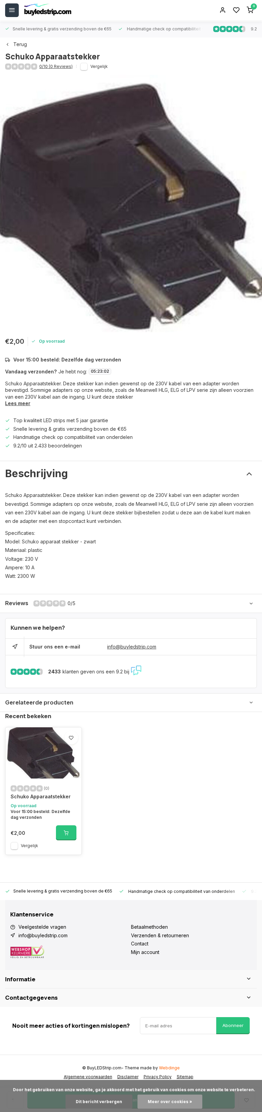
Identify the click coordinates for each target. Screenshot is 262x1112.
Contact (139, 943)
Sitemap (185, 1076)
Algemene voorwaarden (88, 1076)
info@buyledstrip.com (131, 647)
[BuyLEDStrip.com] (48, 10)
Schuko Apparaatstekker (41, 796)
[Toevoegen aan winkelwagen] (66, 832)
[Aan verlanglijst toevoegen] (71, 737)
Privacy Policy (158, 1076)
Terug (20, 44)
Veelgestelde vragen (42, 927)
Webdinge (169, 1067)
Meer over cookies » (170, 1101)
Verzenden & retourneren (160, 935)
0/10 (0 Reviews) (56, 66)
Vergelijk (99, 66)
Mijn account (145, 952)
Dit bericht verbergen (99, 1101)
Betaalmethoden (149, 927)
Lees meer (17, 403)
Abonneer (233, 1025)
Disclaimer (128, 1076)
